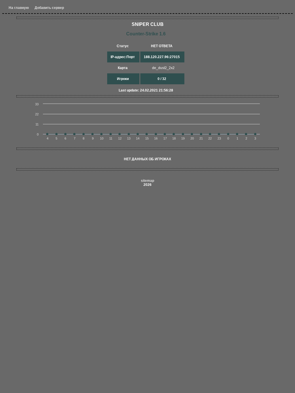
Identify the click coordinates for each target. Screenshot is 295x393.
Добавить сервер (49, 8)
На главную (19, 8)
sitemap (147, 181)
